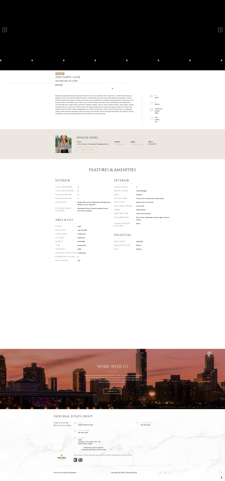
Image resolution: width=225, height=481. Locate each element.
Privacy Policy (131, 472)
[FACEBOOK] (160, 472)
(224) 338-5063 (119, 144)
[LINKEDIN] (165, 472)
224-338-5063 (145, 425)
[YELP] (169, 472)
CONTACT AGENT (87, 150)
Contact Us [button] (112, 391)
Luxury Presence (69, 472)
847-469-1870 (83, 432)
